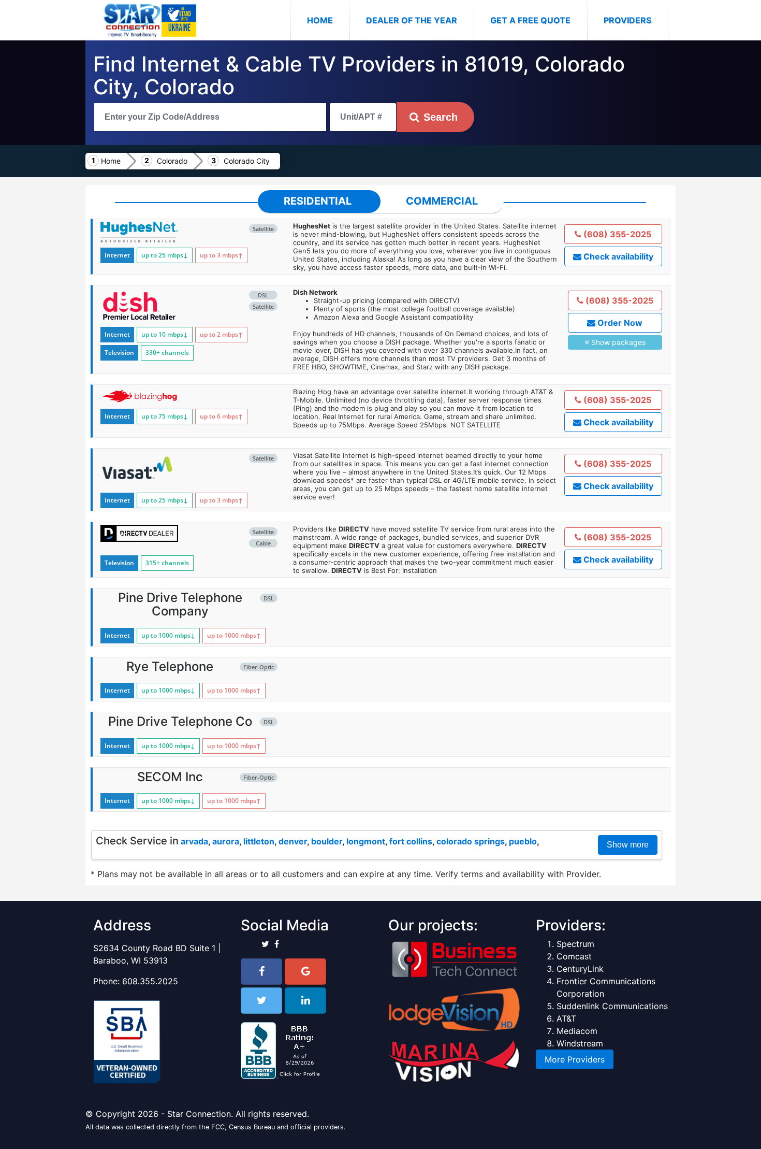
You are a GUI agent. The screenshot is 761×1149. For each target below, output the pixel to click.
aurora (225, 841)
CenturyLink (580, 969)
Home (328, 20)
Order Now (618, 323)
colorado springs (470, 841)
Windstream (580, 1043)
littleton (258, 841)
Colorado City (247, 160)
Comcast (574, 956)
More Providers (575, 1059)
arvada (194, 841)
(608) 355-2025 (616, 234)
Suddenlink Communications (612, 1006)
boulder (326, 841)
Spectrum (575, 944)
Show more (628, 844)
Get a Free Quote (530, 20)
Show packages (617, 342)
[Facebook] (261, 971)
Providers (627, 20)
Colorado (172, 160)
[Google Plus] (305, 971)
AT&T (566, 1018)
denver (293, 841)
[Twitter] (261, 1000)
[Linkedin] (305, 1000)
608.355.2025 (150, 981)
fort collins (410, 841)
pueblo (523, 841)
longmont (365, 841)
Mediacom (577, 1031)
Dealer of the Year (411, 20)
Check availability (617, 256)
